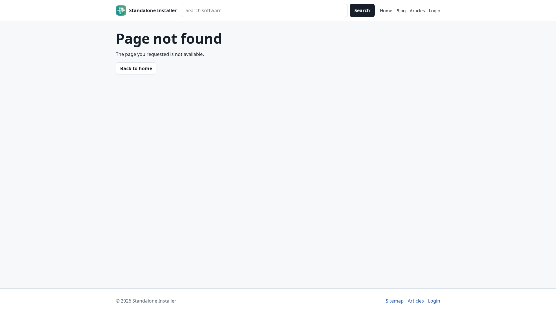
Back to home (136, 68)
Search (362, 10)
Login (434, 10)
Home (386, 10)
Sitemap (395, 301)
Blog (401, 10)
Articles (417, 10)
